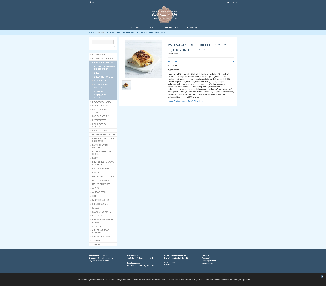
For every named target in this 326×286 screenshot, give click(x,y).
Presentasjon (169, 262)
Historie (167, 264)
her (248, 279)
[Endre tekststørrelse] (93, 2)
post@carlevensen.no (104, 258)
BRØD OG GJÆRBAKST (125, 32)
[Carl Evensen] (163, 15)
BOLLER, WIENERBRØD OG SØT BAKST (151, 32)
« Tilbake (92, 32)
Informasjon (172, 61)
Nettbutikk (110, 32)
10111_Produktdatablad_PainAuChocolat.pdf (186, 101)
